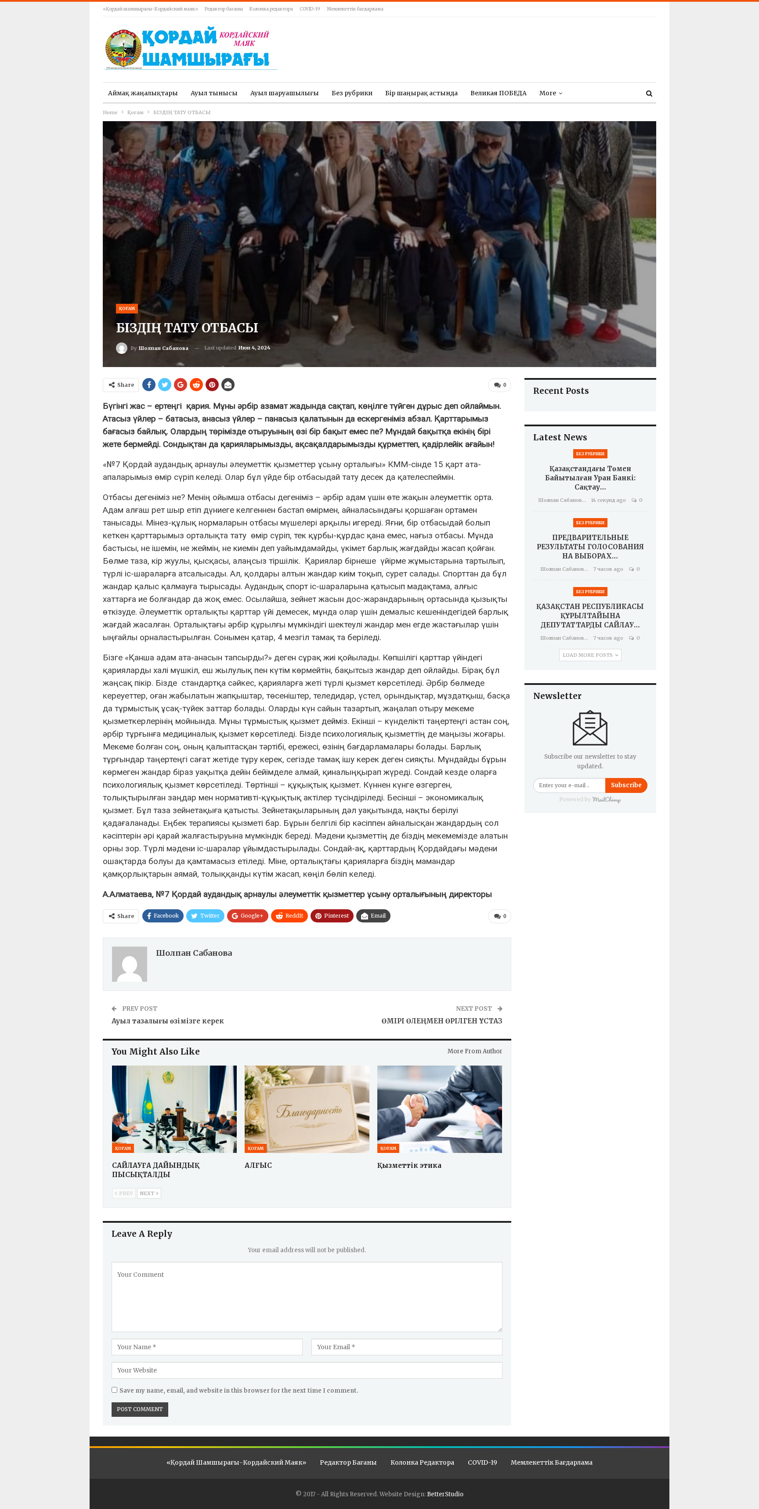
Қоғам (127, 308)
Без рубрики (352, 93)
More (547, 93)
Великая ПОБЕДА (498, 93)
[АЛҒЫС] (307, 1109)
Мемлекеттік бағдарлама (355, 9)
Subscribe (626, 785)
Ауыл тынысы (214, 93)
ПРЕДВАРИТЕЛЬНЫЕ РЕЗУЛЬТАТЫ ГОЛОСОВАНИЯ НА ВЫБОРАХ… (590, 546)
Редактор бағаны (224, 9)
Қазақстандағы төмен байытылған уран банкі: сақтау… (590, 478)
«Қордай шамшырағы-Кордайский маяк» (150, 9)
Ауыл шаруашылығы (284, 93)
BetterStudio (445, 1494)
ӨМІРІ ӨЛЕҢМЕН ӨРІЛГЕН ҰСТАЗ (442, 1021)
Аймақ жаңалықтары (143, 93)
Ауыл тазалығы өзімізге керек (168, 1021)
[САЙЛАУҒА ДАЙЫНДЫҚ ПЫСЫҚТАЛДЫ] (174, 1109)
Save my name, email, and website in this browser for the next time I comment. (238, 1390)
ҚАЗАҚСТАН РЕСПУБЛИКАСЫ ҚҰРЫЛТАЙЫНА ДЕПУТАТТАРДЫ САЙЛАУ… (590, 615)
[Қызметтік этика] (439, 1109)
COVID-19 (310, 9)
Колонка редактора (271, 9)
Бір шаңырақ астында (421, 93)
